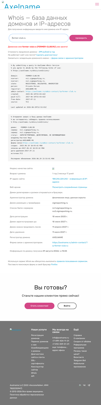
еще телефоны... (59, 347)
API (32, 376)
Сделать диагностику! (46, 55)
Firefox (54, 264)
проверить (81, 38)
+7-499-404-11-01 (60, 341)
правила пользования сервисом (72, 261)
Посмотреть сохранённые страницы (69, 187)
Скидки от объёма (82, 341)
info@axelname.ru (60, 338)
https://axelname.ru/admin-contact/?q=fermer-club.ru (51, 91)
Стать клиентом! (39, 306)
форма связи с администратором (67, 58)
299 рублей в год (47, 52)
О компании (79, 338)
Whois (34, 373)
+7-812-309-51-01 (60, 344)
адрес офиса (58, 350)
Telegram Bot (80, 360)
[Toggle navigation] (97, 4)
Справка (78, 335)
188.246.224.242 (60, 179)
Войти (67, 306)
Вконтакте (79, 357)
